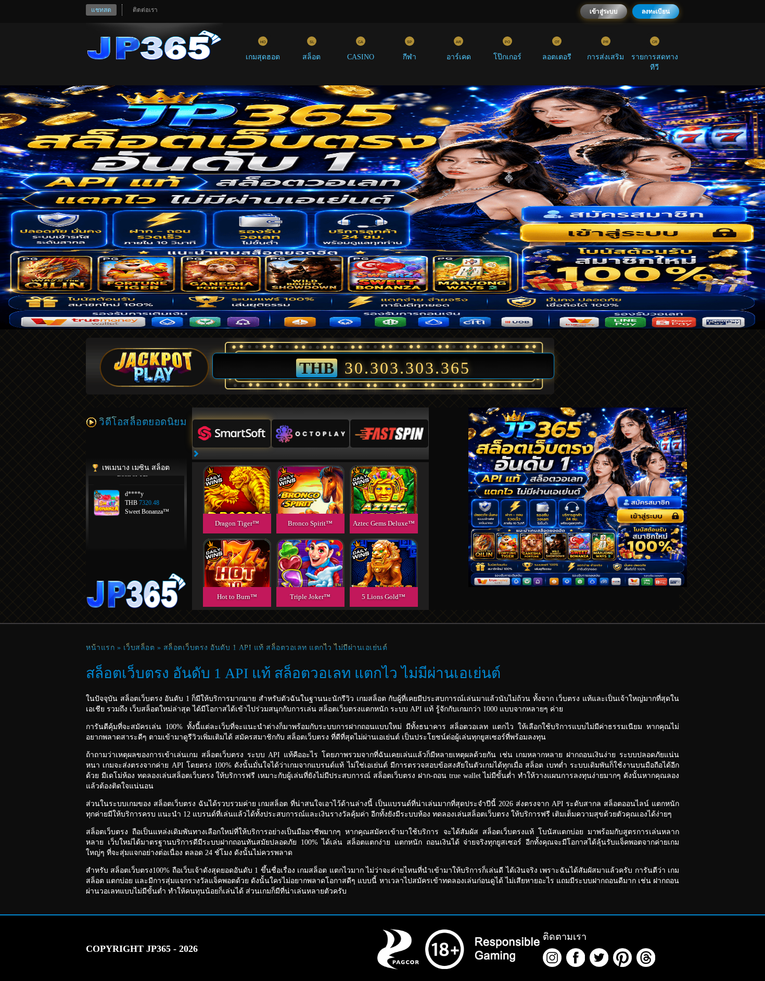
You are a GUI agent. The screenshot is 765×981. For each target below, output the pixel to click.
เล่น (237, 501)
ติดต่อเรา (145, 10)
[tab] (232, 433)
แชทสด (101, 10)
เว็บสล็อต (139, 648)
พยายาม (237, 477)
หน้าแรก (100, 648)
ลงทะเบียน (656, 11)
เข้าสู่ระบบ (604, 11)
